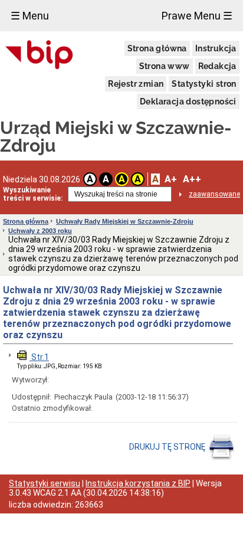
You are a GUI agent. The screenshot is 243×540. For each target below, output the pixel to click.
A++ (192, 179)
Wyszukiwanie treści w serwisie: (33, 194)
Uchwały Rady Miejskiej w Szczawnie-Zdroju (124, 221)
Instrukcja (216, 48)
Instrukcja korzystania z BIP (138, 483)
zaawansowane (214, 194)
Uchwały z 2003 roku (40, 230)
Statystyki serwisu (44, 483)
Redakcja (217, 66)
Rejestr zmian (135, 84)
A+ (171, 179)
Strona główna (157, 48)
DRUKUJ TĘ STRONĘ (168, 446)
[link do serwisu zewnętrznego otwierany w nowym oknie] (39, 55)
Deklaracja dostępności (188, 101)
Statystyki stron (204, 84)
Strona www (164, 66)
